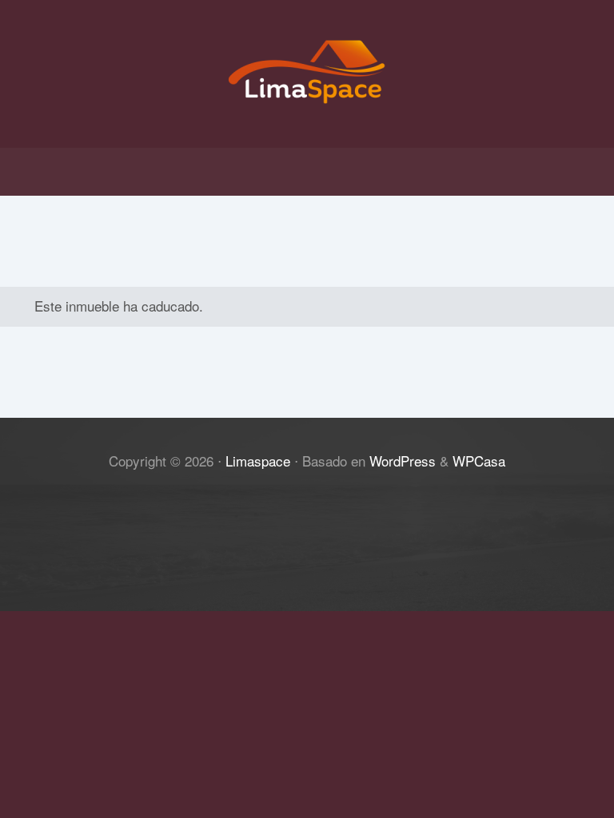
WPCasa (479, 461)
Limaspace (257, 461)
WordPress (402, 461)
